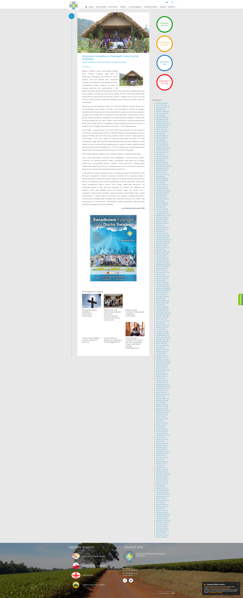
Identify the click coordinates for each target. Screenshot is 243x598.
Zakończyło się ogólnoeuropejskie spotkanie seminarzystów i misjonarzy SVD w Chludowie (112, 315)
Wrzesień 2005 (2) (162, 531)
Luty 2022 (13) (161, 207)
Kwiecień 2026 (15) (162, 111)
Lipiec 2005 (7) (161, 533)
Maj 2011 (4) (160, 460)
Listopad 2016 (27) (162, 335)
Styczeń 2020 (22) (162, 258)
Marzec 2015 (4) (161, 376)
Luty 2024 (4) (160, 160)
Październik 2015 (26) (163, 362)
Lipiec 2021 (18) (161, 221)
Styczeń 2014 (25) (162, 405)
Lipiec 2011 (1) (160, 455)
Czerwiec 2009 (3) (162, 500)
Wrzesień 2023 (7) (162, 168)
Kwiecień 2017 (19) (162, 325)
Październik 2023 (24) (163, 166)
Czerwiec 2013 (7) (162, 419)
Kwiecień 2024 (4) (162, 156)
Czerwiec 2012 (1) (162, 439)
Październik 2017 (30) (163, 313)
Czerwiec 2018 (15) (162, 297)
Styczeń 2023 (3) (162, 185)
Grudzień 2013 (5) (162, 407)
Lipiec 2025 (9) (161, 130)
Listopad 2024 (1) (162, 146)
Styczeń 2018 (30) (162, 307)
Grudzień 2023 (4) (162, 164)
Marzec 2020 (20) (162, 254)
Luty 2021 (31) (160, 231)
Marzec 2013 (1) (161, 425)
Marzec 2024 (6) (162, 158)
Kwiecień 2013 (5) (162, 423)
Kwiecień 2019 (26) (162, 276)
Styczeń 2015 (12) (162, 380)
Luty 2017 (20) (161, 329)
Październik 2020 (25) (163, 240)
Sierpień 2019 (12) (162, 268)
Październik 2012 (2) (163, 435)
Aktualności (101, 7)
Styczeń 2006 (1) (161, 527)
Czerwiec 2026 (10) (162, 107)
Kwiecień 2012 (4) (162, 443)
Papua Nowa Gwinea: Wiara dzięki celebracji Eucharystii (135, 313)
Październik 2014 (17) (163, 386)
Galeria (163, 7)
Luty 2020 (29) (161, 256)
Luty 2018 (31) (160, 305)
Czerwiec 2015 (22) (162, 370)
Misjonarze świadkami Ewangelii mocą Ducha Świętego (110, 57)
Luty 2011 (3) (160, 466)
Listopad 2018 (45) (162, 286)
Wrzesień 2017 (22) (162, 315)
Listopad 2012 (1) (162, 433)
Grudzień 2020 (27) (162, 235)
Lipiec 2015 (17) (161, 368)
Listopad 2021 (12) (162, 213)
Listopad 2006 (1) (162, 519)
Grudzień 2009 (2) (162, 490)
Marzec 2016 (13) (162, 352)
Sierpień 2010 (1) (161, 478)
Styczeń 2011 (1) (161, 468)
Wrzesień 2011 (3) (162, 453)
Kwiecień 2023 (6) (162, 178)
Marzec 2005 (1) (161, 537)
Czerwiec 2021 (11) (162, 223)
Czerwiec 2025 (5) (162, 132)
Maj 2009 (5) (160, 502)
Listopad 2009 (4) (162, 492)
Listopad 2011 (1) (161, 449)
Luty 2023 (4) (160, 183)
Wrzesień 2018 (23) (162, 290)
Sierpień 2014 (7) (162, 390)
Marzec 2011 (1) (161, 464)
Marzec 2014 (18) (162, 400)
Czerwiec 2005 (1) (162, 535)
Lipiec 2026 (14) (161, 105)
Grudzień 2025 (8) (162, 119)
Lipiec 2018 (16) (161, 295)
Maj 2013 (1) (160, 421)
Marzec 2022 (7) (161, 205)
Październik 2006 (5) (163, 521)
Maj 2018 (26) (160, 299)
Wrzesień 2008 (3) (162, 517)
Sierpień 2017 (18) (162, 317)
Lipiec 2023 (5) (161, 172)
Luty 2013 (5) (160, 427)
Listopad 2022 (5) (162, 189)
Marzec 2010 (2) (161, 484)
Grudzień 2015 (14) (162, 358)
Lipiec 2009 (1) (161, 498)
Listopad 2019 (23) (162, 262)
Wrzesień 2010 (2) (162, 476)
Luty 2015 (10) (160, 378)
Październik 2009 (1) (163, 494)
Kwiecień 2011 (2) (162, 462)
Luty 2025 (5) (160, 140)
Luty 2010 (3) (160, 486)
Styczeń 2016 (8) (161, 356)
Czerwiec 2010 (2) (162, 480)
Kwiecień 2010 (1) (162, 482)
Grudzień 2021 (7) (162, 211)
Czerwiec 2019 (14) (162, 272)
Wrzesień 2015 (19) (162, 364)
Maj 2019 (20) (160, 274)
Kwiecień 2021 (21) (162, 227)
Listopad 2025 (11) (162, 121)
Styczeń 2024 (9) (162, 162)
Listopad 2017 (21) (162, 311)
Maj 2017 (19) (160, 323)
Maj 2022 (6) (160, 201)
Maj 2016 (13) (160, 347)
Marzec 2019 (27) (162, 278)
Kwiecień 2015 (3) (162, 374)
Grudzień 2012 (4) (162, 431)
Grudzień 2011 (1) (162, 447)
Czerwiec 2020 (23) (163, 248)
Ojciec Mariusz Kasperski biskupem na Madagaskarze (113, 340)
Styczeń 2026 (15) (162, 117)
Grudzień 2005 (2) (162, 529)
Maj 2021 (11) (160, 225)
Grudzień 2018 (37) (162, 284)
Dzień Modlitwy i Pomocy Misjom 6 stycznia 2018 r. (104, 62)
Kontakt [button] (171, 7)
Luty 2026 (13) (161, 115)
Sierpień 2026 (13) (162, 103)
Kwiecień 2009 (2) (162, 504)
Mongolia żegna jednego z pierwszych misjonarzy (89, 313)
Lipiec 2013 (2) (161, 417)
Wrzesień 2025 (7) (162, 125)
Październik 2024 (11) (163, 148)
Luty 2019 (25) (161, 280)
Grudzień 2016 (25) (162, 333)
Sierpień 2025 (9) (162, 127)
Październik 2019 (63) (163, 264)
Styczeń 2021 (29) (162, 233)
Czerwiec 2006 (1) (162, 523)
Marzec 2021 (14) (162, 229)
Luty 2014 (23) (161, 402)
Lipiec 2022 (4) (161, 197)
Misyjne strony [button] (150, 7)
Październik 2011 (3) (163, 451)
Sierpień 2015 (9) (162, 366)
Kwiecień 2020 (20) (163, 252)
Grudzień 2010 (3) (162, 470)
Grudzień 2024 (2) (162, 144)
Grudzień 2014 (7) (162, 382)
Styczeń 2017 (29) (162, 331)
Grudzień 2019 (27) (162, 260)
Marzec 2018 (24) (162, 303)
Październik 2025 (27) (163, 123)
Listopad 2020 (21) (162, 237)
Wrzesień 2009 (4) (162, 496)
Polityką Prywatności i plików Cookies (219, 588)
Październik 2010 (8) (163, 474)
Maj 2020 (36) (161, 250)
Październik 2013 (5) (163, 411)
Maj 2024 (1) (160, 154)
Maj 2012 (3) (160, 441)
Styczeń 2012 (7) (161, 445)
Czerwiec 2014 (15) (162, 394)
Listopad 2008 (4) (162, 512)
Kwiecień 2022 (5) (162, 203)
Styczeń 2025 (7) (162, 142)
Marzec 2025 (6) (161, 138)
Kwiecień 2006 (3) (162, 525)
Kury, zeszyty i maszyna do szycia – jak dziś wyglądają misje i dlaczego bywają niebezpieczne (135, 343)
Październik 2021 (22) (163, 215)
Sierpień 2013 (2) (162, 415)
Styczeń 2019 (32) (162, 282)
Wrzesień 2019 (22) (162, 266)
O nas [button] (91, 7)
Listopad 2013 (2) (162, 409)
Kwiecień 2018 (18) (162, 301)
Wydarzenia (86, 67)
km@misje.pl (127, 575)
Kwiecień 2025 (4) (162, 136)
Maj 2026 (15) (160, 109)
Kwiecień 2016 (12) (162, 349)
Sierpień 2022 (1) (162, 195)
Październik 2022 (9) (163, 191)
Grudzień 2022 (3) (162, 187)
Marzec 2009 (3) (162, 506)
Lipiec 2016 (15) (161, 343)
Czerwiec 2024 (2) (162, 152)
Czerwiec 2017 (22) (162, 321)
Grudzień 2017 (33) (162, 309)
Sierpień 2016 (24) (162, 341)
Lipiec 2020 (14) (161, 246)
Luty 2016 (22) (161, 354)
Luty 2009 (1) (160, 508)
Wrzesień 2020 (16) (162, 242)
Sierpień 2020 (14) (162, 244)
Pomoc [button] (123, 7)
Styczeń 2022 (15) (162, 209)
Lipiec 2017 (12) (161, 319)
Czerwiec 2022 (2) (162, 199)
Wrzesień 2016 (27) (162, 339)
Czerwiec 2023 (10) (162, 174)
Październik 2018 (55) (163, 288)
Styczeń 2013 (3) (161, 429)
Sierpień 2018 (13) (162, 293)
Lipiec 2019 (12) (161, 270)
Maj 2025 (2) (160, 134)
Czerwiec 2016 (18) (162, 345)
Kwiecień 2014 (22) (162, 398)
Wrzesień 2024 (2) (162, 150)
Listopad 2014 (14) (162, 384)
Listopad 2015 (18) (162, 360)
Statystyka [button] (113, 7)
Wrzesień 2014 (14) (162, 388)
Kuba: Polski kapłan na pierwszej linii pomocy (91, 340)
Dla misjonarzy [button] (135, 7)
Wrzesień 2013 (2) (162, 413)
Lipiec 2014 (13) (161, 392)
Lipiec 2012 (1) (161, 437)
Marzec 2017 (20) (162, 327)
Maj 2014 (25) (160, 396)
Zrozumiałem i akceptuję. (215, 592)
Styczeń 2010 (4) (162, 488)
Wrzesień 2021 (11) (162, 217)
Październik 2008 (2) (163, 515)
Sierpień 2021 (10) (162, 219)
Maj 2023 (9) (160, 176)
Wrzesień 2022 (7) (162, 193)
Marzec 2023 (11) (162, 180)
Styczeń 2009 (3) (162, 510)
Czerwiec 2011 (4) (162, 458)
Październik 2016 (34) (163, 337)
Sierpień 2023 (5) (162, 170)
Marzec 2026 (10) (162, 113)
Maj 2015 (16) (160, 372)
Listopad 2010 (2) (162, 472)
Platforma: (165, 591)
